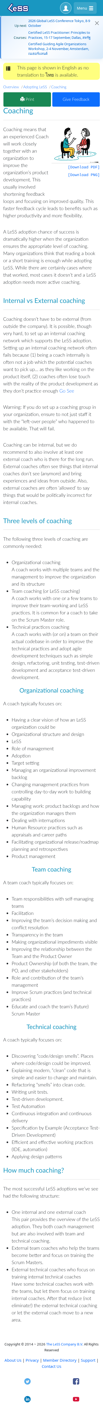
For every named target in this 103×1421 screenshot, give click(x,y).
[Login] (66, 8)
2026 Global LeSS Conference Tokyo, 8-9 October (59, 23)
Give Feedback (76, 99)
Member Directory (60, 1360)
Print (29, 99)
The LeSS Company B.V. (64, 1344)
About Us (12, 1360)
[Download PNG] (84, 175)
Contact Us (51, 1366)
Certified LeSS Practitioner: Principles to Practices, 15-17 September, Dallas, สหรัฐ (59, 35)
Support (88, 1360)
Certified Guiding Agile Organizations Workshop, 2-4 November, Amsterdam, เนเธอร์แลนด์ (58, 48)
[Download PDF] (84, 167)
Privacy (32, 1360)
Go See (66, 391)
